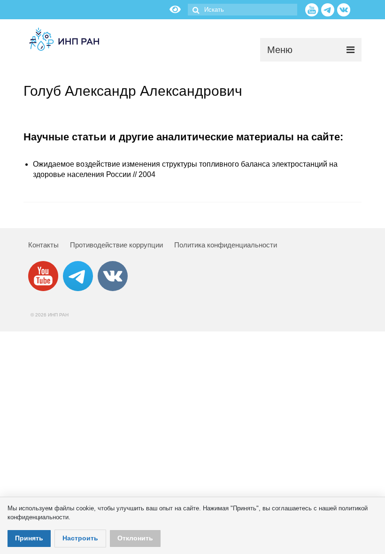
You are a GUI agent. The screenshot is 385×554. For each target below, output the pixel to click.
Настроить (80, 538)
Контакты (43, 245)
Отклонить (135, 538)
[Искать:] (242, 9)
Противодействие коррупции (116, 245)
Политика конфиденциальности (225, 245)
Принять (29, 538)
